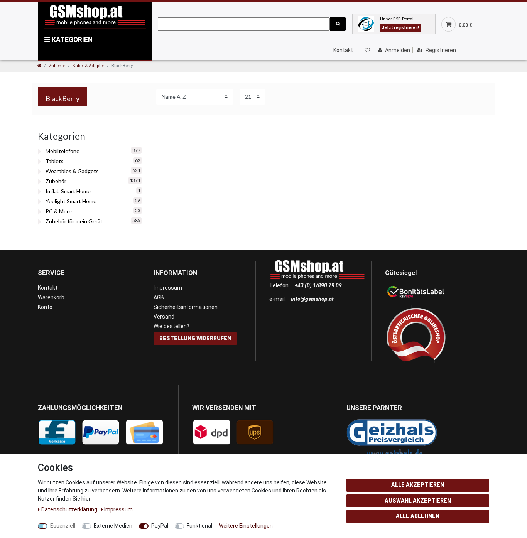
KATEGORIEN (68, 40)
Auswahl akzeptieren (418, 501)
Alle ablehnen (417, 516)
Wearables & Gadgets (72, 171)
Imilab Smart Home (68, 191)
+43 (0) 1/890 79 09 (318, 285)
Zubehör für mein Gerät (74, 221)
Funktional (199, 526)
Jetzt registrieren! (400, 27)
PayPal (159, 526)
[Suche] (338, 24)
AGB (159, 297)
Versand (164, 317)
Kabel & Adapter (88, 65)
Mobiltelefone (62, 151)
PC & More (59, 211)
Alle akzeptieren (417, 485)
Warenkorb (51, 297)
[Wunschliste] (367, 50)
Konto (45, 307)
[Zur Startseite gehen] (39, 65)
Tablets (55, 161)
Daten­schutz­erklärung (69, 509)
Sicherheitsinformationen (186, 307)
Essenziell (62, 526)
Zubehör (57, 65)
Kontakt (343, 50)
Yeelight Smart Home (71, 201)
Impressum (168, 288)
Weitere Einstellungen (246, 526)
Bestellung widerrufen (195, 338)
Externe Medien (113, 526)
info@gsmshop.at (312, 299)
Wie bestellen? (171, 326)
